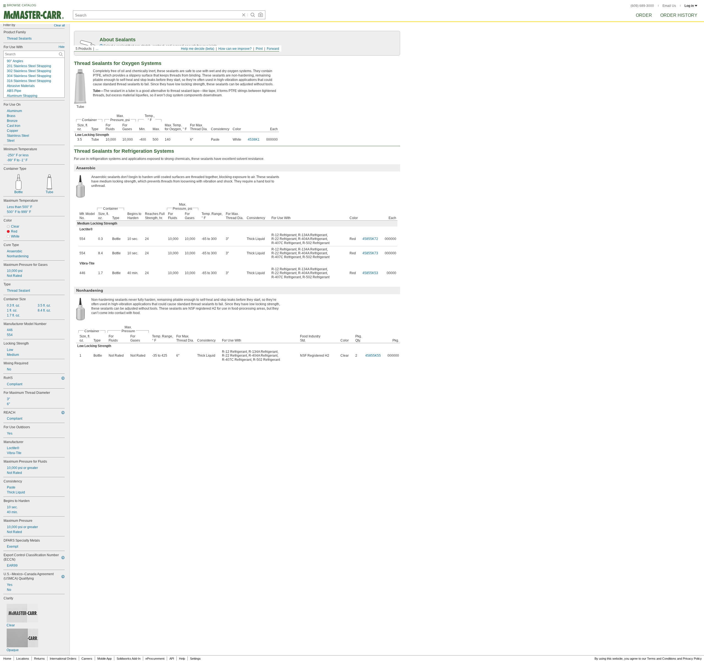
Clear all (59, 25)
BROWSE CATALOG (21, 5)
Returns (39, 658)
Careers (86, 658)
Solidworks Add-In (129, 658)
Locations (22, 658)
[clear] (243, 15)
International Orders (63, 658)
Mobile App (104, 658)
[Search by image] (260, 15)
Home (7, 658)
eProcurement (154, 658)
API (171, 658)
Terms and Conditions (661, 658)
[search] (61, 54)
